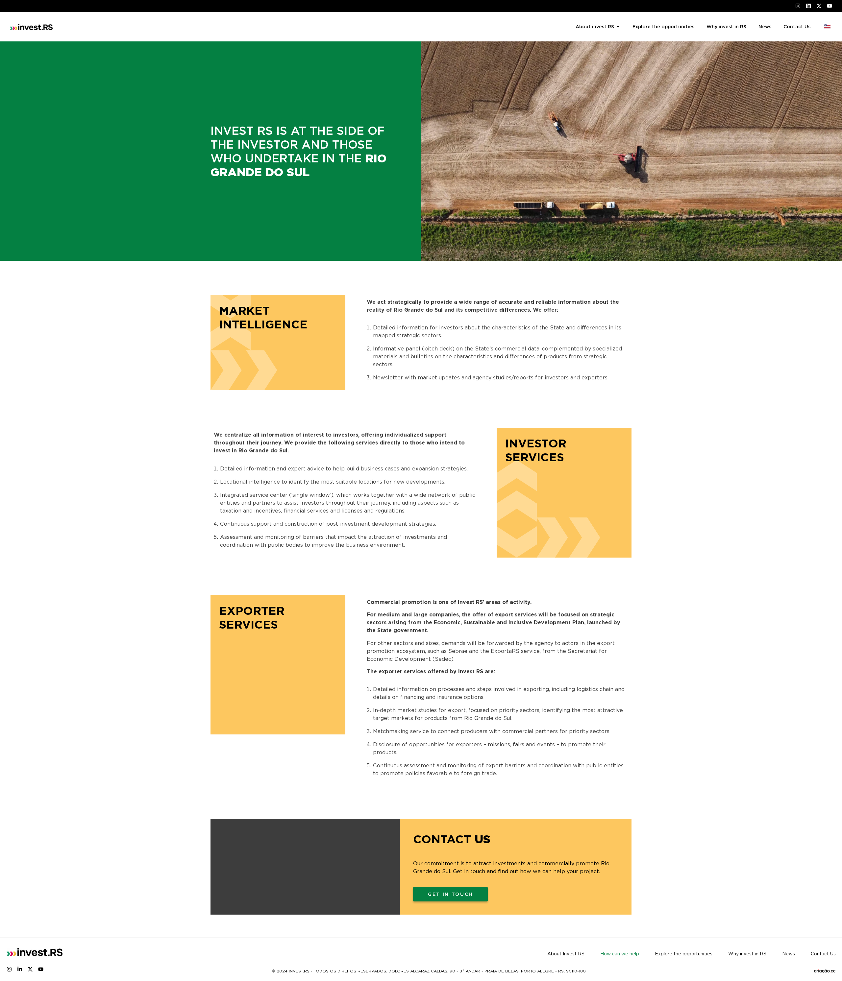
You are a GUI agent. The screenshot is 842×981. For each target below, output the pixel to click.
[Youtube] (40, 969)
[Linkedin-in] (19, 969)
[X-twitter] (30, 969)
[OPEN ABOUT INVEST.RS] (618, 26)
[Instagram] (9, 969)
